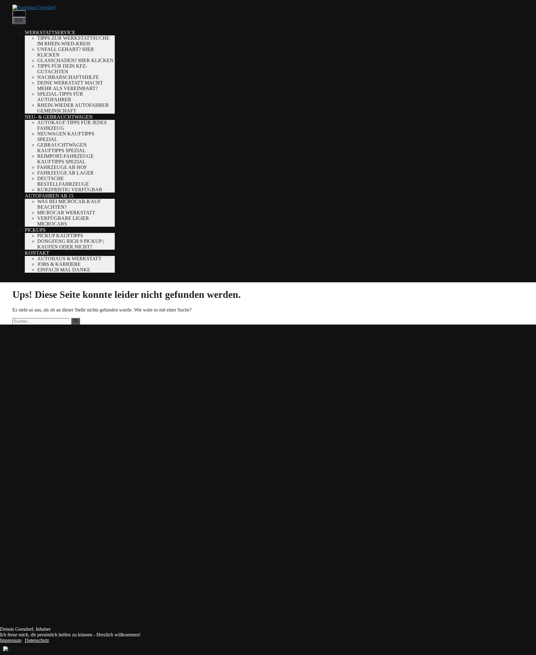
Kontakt (37, 253)
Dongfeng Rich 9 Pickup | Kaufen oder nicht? (70, 244)
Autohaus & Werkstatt (69, 258)
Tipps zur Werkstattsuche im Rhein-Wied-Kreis (73, 40)
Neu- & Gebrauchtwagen (59, 117)
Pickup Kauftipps (60, 235)
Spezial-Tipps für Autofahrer (60, 96)
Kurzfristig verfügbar (69, 189)
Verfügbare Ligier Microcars (63, 221)
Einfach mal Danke (63, 269)
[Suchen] (75, 321)
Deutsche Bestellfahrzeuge (63, 181)
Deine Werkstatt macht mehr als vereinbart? (70, 85)
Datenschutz (37, 640)
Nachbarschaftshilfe (68, 77)
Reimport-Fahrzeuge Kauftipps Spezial (65, 158)
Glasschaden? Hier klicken (75, 60)
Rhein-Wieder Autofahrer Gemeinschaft (73, 107)
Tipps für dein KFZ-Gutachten (62, 68)
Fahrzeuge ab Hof (62, 167)
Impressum (10, 640)
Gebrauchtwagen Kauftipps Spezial (62, 147)
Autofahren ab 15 (49, 195)
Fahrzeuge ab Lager (65, 172)
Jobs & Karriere (59, 264)
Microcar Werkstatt (66, 212)
